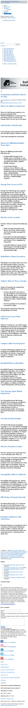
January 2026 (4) (10, 58)
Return (10, 558)
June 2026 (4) (9, 51)
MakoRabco (18, 553)
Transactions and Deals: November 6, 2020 (14, 577)
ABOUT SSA (4, 664)
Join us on (8, 650)
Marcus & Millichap (13, 551)
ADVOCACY (4, 675)
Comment (3, 617)
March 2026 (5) (10, 55)
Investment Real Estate (15, 557)
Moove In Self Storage (16, 550)
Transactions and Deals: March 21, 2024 (14, 569)
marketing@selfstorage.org (7, 698)
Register (7, 2)
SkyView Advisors (9, 553)
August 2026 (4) (10, 48)
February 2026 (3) (10, 56)
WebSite (3, 614)
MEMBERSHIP (5, 667)
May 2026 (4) (9, 52)
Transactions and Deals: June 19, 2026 (13, 571)
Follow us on (9, 642)
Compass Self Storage (12, 554)
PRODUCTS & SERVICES (8, 672)
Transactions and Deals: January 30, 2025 (14, 564)
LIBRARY (3, 680)
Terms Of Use (13, 705)
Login (2, 2)
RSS (5, 48)
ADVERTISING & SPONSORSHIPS (10, 677)
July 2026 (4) (9, 50)
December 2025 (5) (11, 59)
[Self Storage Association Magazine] (10, 1)
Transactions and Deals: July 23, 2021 (13, 574)
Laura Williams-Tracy (6, 100)
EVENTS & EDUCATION (7, 669)
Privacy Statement (5, 705)
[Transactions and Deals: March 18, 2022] (11, 102)
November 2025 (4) (11, 61)
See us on (8, 659)
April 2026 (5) (9, 54)
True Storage (12, 556)
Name (3, 610)
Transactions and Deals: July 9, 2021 (13, 567)
